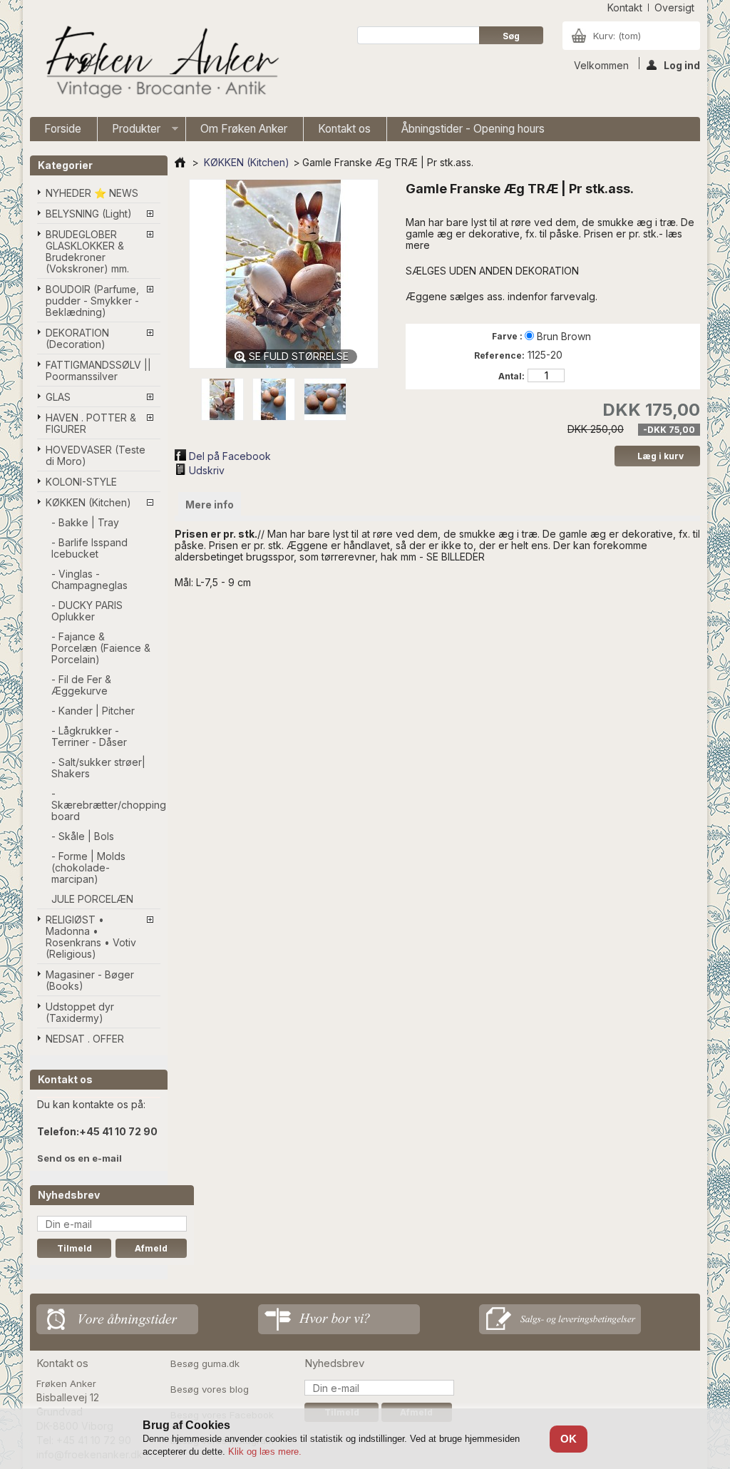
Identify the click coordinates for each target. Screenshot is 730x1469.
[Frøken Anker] (159, 64)
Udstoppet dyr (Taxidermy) (80, 1012)
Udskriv (207, 470)
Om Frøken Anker (243, 128)
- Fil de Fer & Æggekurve (81, 685)
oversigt (674, 7)
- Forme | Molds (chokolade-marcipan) (88, 867)
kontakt (624, 7)
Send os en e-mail (79, 1158)
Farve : (508, 336)
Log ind (682, 64)
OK (568, 1439)
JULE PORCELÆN (92, 899)
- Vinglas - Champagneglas (89, 579)
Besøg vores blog (209, 1389)
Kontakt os (344, 128)
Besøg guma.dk (205, 1363)
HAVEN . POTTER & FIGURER (91, 423)
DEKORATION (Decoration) (77, 338)
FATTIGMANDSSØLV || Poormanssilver (98, 370)
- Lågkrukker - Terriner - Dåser (89, 736)
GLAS (58, 397)
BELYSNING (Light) (89, 214)
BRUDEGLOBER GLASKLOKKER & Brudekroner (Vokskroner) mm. (87, 251)
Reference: (499, 355)
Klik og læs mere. (265, 1451)
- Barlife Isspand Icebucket (89, 548)
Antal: (511, 376)
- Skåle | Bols (82, 836)
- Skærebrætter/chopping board (105, 804)
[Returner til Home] (180, 162)
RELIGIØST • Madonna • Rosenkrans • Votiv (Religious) (91, 936)
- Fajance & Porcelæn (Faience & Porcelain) (100, 647)
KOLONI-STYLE (81, 482)
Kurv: (617, 35)
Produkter (129, 131)
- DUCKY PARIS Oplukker (87, 611)
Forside (62, 128)
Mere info (209, 504)
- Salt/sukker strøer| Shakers (98, 767)
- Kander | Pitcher (93, 711)
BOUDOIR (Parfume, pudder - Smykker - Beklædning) (92, 300)
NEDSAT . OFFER (85, 1039)
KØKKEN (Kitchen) (88, 502)
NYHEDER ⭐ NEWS (92, 193)
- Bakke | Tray (85, 522)
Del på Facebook (230, 456)
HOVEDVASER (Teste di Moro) (95, 455)
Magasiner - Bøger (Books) (90, 980)
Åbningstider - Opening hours (473, 128)
